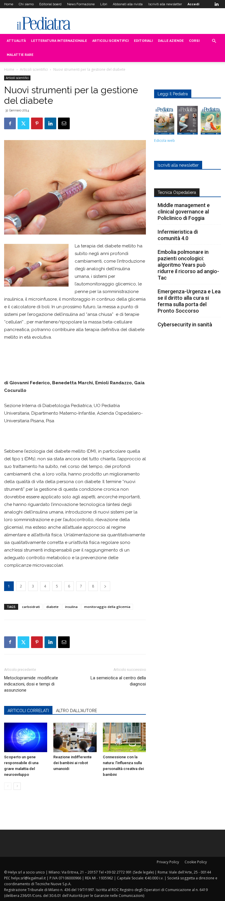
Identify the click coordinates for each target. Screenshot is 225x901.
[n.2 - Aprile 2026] (211, 121)
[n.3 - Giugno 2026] (187, 121)
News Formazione (81, 4)
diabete (52, 606)
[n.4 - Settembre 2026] (164, 121)
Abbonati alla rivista (128, 4)
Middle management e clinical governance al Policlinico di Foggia (184, 211)
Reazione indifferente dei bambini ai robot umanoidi (72, 763)
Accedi (193, 4)
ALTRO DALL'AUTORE (76, 710)
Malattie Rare (20, 55)
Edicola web (164, 140)
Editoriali (143, 41)
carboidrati (31, 606)
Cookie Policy (196, 861)
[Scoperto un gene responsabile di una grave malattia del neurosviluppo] (25, 737)
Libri (103, 4)
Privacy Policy (168, 861)
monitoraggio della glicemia (107, 606)
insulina (71, 606)
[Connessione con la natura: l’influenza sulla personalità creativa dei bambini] (124, 737)
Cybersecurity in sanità (185, 324)
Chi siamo (26, 4)
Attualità (16, 41)
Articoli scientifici (110, 41)
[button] (214, 41)
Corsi (194, 41)
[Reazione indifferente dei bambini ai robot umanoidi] (74, 737)
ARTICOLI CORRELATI (28, 710)
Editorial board (50, 4)
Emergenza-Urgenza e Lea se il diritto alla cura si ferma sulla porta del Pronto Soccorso (189, 301)
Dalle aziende (171, 41)
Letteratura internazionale (59, 41)
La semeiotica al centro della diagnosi (118, 681)
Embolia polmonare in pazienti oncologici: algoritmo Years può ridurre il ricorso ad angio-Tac (188, 265)
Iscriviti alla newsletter (165, 4)
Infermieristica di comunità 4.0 (178, 235)
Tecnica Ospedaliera (177, 192)
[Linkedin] (216, 4)
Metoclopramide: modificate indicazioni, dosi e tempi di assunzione (31, 684)
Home (8, 4)
